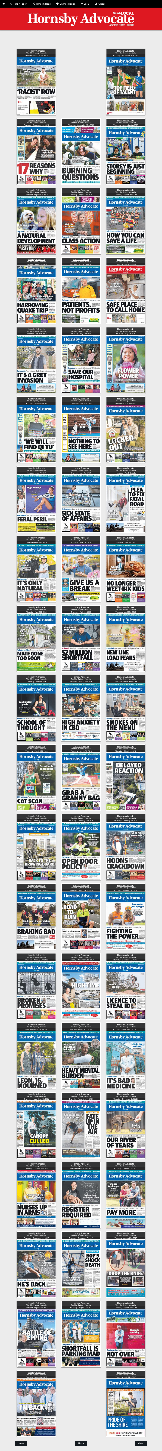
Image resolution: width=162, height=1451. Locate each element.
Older (140, 1443)
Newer (21, 1443)
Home (81, 1443)
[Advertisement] (81, 40)
